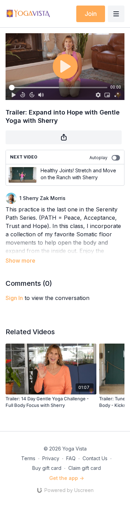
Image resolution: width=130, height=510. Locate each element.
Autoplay (98, 157)
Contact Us (95, 458)
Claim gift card (84, 468)
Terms (28, 458)
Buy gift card (46, 468)
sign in (14, 297)
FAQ (71, 458)
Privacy (50, 458)
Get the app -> (66, 478)
